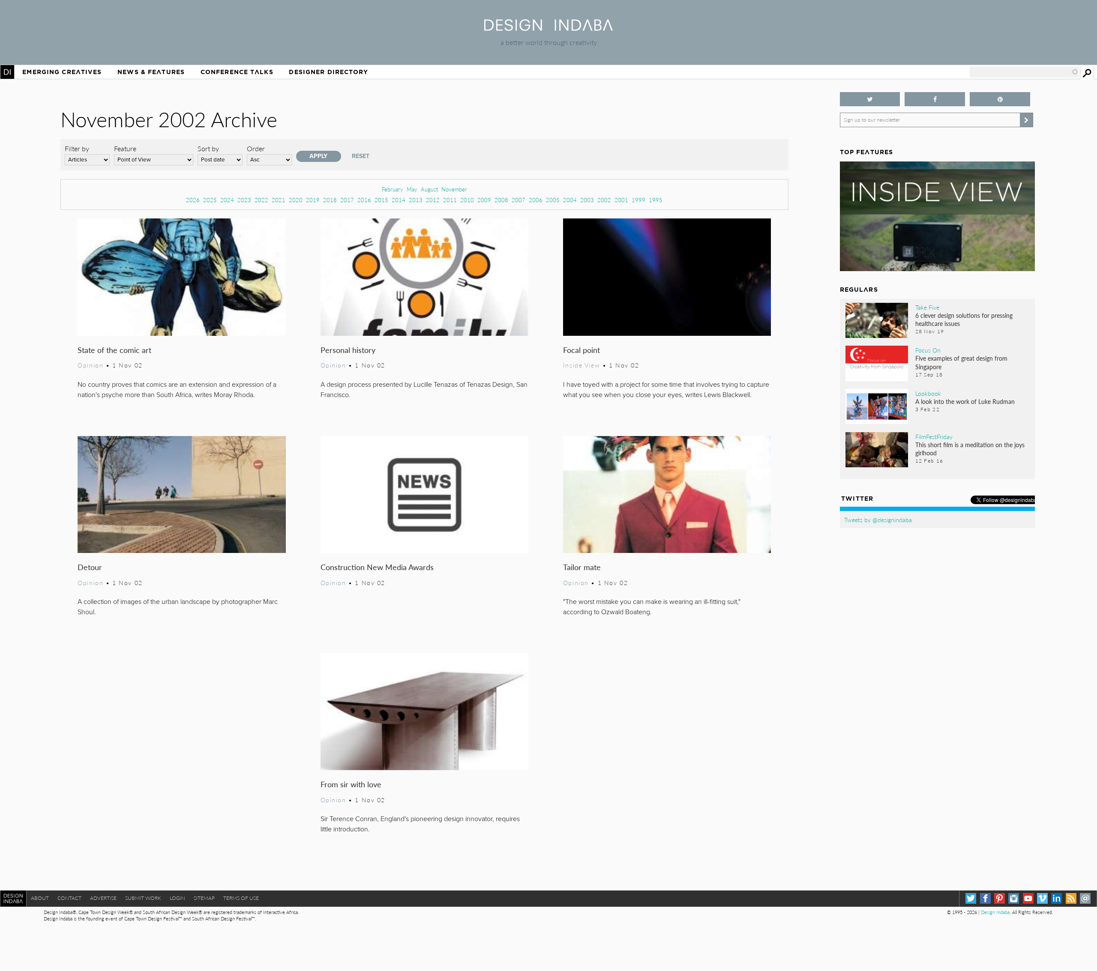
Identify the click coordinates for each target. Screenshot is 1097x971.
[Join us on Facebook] (935, 99)
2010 (467, 200)
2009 (484, 200)
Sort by (208, 148)
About (40, 898)
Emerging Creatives (62, 72)
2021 (278, 200)
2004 (570, 200)
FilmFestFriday (934, 436)
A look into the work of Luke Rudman (965, 401)
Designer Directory (328, 72)
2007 (518, 200)
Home (7, 72)
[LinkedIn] (1056, 898)
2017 (347, 200)
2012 (433, 200)
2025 (210, 200)
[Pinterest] (999, 898)
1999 (638, 200)
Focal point (581, 349)
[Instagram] (1013, 898)
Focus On (928, 350)
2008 (501, 200)
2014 (398, 200)
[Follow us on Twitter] (870, 99)
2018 (330, 200)
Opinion (90, 365)
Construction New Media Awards (377, 567)
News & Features (151, 72)
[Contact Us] (1085, 898)
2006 (536, 200)
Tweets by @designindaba (878, 519)
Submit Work (143, 898)
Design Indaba (995, 912)
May (412, 189)
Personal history (348, 349)
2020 (296, 200)
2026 (193, 200)
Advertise (103, 898)
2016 (364, 200)
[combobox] (1024, 72)
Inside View (581, 365)
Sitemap (204, 898)
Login (177, 898)
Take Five (927, 307)
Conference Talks (237, 72)
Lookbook (928, 393)
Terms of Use (241, 898)
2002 (604, 200)
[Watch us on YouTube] (1028, 898)
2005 (553, 200)
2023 (244, 200)
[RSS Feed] (1071, 898)
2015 (381, 200)
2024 (227, 200)
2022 (261, 200)
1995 (655, 200)
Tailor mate (582, 567)
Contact (69, 898)
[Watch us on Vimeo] (1042, 898)
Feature (125, 148)
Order (256, 148)
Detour (90, 567)
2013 (416, 200)
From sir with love (351, 784)
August (429, 189)
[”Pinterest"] (1000, 99)
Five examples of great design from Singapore (961, 362)
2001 (621, 200)
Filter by (77, 148)
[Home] (548, 28)
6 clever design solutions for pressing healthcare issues (964, 319)
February (392, 189)
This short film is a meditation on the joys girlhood (970, 448)
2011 (450, 200)
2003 (587, 200)
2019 (313, 200)
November (454, 189)
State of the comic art (114, 349)
